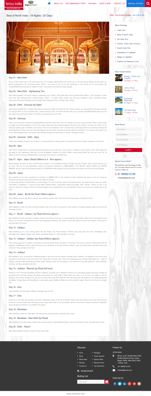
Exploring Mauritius (128, 99)
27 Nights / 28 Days (131, 112)
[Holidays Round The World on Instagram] (139, 383)
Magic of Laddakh (124, 57)
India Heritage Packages (123, 15)
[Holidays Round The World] (21, 3)
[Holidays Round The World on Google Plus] (129, 383)
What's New (105, 3)
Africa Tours (129, 88)
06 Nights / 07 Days (131, 81)
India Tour (121, 30)
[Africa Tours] (118, 89)
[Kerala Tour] (118, 77)
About (81, 356)
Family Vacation (99, 356)
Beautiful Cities (99, 363)
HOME (112, 15)
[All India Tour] (118, 111)
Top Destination (99, 366)
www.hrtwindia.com (13, 9)
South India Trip (123, 48)
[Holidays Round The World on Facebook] (115, 383)
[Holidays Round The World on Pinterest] (134, 383)
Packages (97, 353)
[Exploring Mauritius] (118, 100)
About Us (58, 3)
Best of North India (125, 34)
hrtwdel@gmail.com (126, 177)
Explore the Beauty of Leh (128, 61)
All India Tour (122, 39)
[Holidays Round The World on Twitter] (119, 383)
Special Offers (135, 3)
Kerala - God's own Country (128, 43)
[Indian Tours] (149, 3)
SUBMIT (128, 150)
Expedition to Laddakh (126, 52)
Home (81, 353)
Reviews (92, 3)
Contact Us (119, 3)
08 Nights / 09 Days (131, 90)
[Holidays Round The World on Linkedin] (124, 383)
